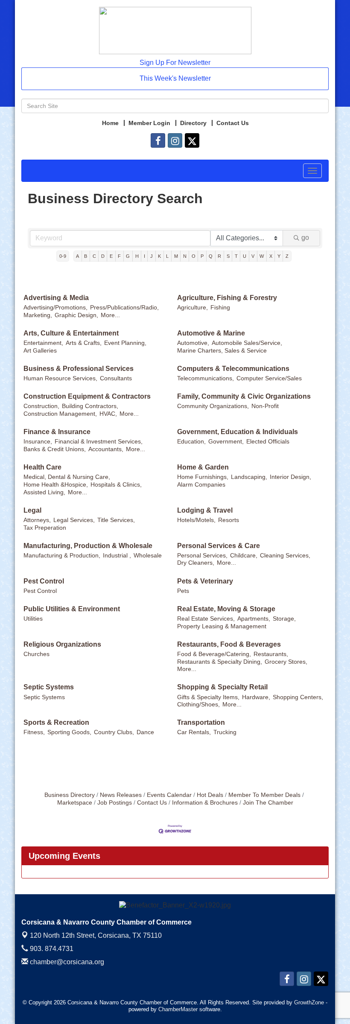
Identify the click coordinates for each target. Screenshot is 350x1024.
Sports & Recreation (56, 722)
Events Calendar (169, 795)
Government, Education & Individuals (237, 431)
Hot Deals (210, 795)
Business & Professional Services (78, 368)
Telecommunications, (205, 378)
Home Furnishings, (202, 477)
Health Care (42, 467)
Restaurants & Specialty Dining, (219, 662)
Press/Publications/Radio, (124, 307)
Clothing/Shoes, (198, 704)
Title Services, (116, 520)
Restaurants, (271, 654)
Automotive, (193, 343)
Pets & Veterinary (205, 581)
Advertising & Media (56, 297)
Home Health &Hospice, (55, 484)
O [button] (193, 256)
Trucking (224, 732)
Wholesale (148, 555)
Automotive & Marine (211, 333)
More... (110, 315)
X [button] (270, 256)
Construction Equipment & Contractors (87, 396)
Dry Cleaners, (195, 563)
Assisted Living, (44, 492)
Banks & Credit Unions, (54, 449)
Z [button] (287, 256)
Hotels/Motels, (196, 520)
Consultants (116, 378)
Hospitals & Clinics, (116, 484)
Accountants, (105, 449)
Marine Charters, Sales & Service (222, 350)
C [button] (94, 256)
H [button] (137, 256)
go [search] (305, 237)
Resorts (228, 520)
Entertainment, (43, 343)
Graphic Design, (76, 315)
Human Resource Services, (60, 378)
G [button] (128, 256)
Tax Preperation (44, 528)
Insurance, (37, 441)
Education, (191, 441)
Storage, (284, 619)
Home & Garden (203, 467)
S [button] (228, 256)
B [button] (85, 256)
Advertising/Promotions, (55, 307)
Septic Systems (48, 687)
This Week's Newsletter (175, 78)
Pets (183, 591)
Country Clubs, (114, 732)
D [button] (103, 256)
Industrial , (117, 555)
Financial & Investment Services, (99, 441)
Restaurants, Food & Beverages (229, 644)
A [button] (77, 256)
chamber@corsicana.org (66, 962)
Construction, (41, 406)
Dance (145, 732)
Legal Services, (74, 520)
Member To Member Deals (264, 795)
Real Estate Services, (206, 619)
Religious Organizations (62, 644)
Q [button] (211, 256)
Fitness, (34, 732)
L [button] (167, 256)
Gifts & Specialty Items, (208, 697)
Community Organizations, (213, 406)
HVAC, (108, 414)
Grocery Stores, (286, 662)
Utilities (33, 619)
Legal (32, 510)
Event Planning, (125, 343)
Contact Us (152, 802)
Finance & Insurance (56, 431)
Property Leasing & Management (221, 626)
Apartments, (253, 619)
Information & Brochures (205, 802)
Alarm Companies (201, 484)
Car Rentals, (194, 732)
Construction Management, (60, 414)
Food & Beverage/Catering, (214, 654)
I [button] (144, 256)
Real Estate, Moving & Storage (226, 609)
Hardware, (256, 697)
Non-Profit (265, 406)
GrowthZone (309, 1002)
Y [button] (278, 256)
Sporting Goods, (69, 732)
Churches (36, 654)
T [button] (236, 256)
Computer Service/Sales (269, 378)
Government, (226, 441)
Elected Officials (267, 441)
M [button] (176, 256)
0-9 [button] (62, 256)
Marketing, (37, 315)
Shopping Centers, (298, 697)
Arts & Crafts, (84, 343)
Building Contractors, (90, 406)
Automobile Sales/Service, (247, 343)
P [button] (202, 256)
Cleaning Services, (285, 555)
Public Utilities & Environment (71, 609)
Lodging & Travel (205, 510)
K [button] (159, 256)
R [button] (219, 256)
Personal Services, (202, 555)
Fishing (220, 307)
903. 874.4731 (50, 948)
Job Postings (114, 802)
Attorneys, (37, 520)
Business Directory (69, 795)
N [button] (185, 256)
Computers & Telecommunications (233, 368)
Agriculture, (192, 307)
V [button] (252, 256)
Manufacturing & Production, (61, 555)
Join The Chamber (268, 802)
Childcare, (243, 555)
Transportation (201, 722)
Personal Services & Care (218, 545)
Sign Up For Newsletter (175, 62)
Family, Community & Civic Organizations (244, 396)
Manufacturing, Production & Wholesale (87, 545)
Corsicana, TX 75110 (96, 935)
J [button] (151, 256)
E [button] (111, 256)
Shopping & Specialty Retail (222, 687)
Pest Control (43, 581)
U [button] (244, 256)
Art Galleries (40, 350)
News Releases (121, 795)
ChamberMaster (178, 1009)
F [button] (119, 256)
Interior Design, (290, 477)
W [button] (262, 256)
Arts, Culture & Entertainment (71, 333)
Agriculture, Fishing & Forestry (227, 297)
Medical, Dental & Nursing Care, (66, 477)
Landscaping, (249, 477)
